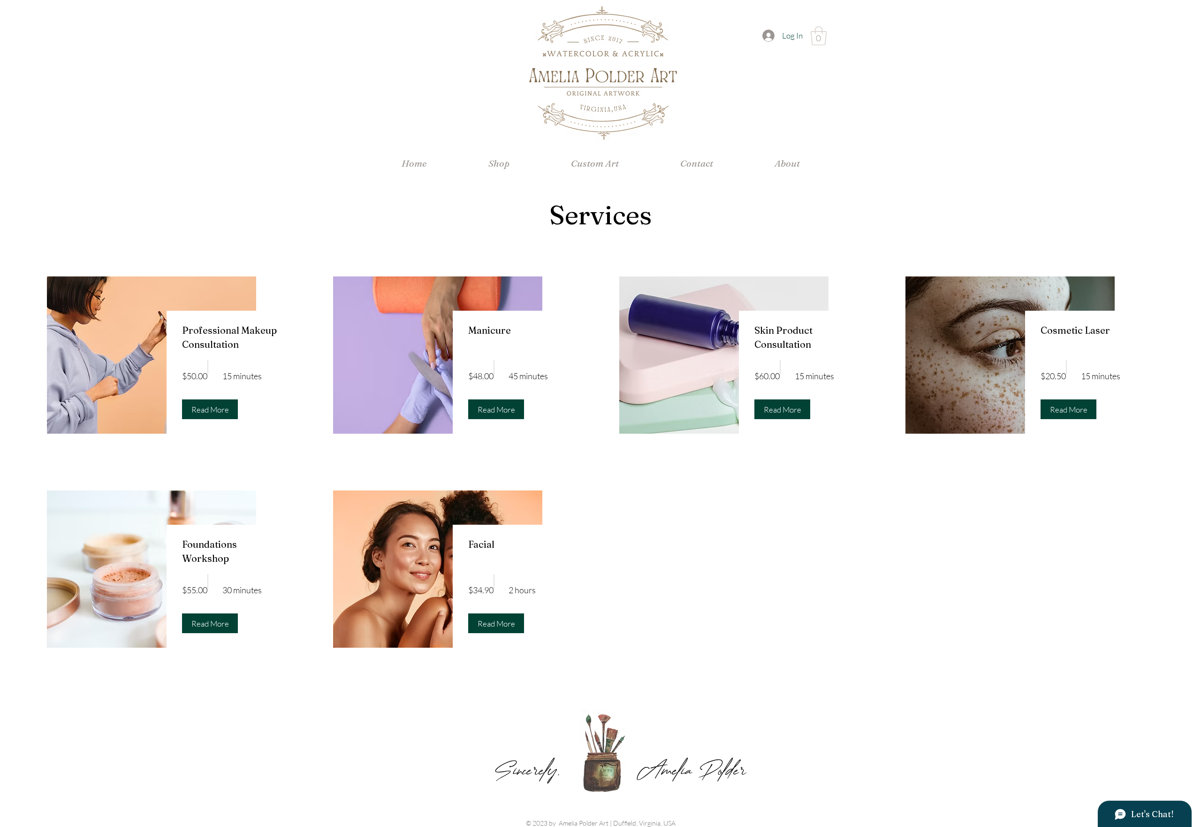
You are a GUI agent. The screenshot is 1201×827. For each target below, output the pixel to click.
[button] (819, 35)
